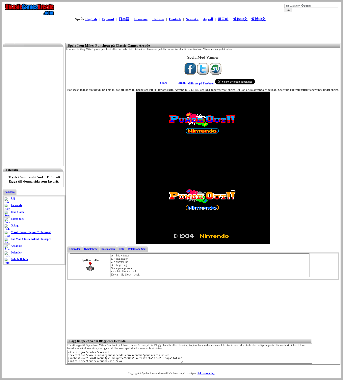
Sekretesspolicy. (206, 373)
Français (140, 19)
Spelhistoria (108, 249)
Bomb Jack (17, 218)
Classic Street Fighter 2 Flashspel (31, 232)
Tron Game (17, 212)
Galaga (15, 225)
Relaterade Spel (137, 249)
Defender (16, 252)
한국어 (223, 19)
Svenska (192, 19)
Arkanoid (16, 245)
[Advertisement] (170, 32)
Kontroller (74, 249)
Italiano (158, 19)
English (91, 19)
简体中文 (240, 19)
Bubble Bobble (19, 259)
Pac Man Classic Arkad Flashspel (31, 239)
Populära (10, 192)
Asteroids (16, 205)
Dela (121, 249)
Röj (13, 198)
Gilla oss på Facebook (201, 83)
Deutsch (175, 19)
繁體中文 (258, 19)
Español (108, 19)
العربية (208, 19)
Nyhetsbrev (90, 249)
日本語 (124, 19)
